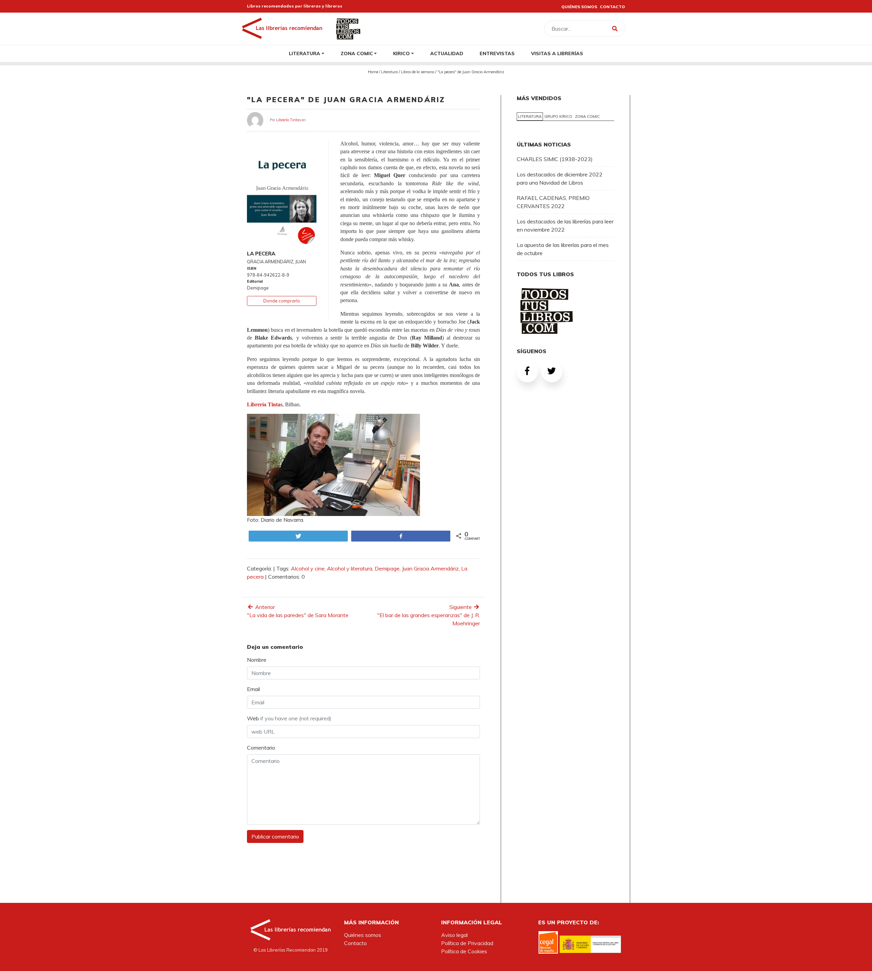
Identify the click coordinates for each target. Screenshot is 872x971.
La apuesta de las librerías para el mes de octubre (563, 248)
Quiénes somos (362, 934)
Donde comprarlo (281, 300)
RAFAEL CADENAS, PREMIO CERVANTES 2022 (553, 201)
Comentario (261, 747)
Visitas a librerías (557, 53)
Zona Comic (357, 53)
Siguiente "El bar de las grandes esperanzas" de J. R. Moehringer (428, 615)
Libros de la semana (417, 71)
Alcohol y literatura (349, 568)
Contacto (355, 943)
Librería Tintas (288, 119)
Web (289, 718)
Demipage (387, 568)
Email (253, 689)
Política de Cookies (464, 951)
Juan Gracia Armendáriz (430, 568)
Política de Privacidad (467, 943)
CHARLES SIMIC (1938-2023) (555, 159)
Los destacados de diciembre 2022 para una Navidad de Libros (560, 178)
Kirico (401, 53)
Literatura (304, 53)
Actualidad (446, 53)
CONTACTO (612, 6)
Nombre (256, 659)
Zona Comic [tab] (587, 116)
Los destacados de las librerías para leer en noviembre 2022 (565, 225)
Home (373, 71)
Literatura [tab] (530, 116)
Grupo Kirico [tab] (558, 116)
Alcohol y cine (308, 568)
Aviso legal (454, 934)
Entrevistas (497, 53)
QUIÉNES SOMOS (579, 6)
